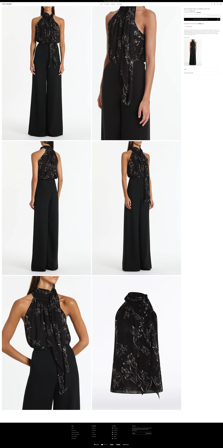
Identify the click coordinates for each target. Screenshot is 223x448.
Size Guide (74, 438)
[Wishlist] (217, 4)
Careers (93, 432)
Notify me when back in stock (200, 19)
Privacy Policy (74, 436)
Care (185, 69)
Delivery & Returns (188, 73)
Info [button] (203, 23)
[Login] (214, 4)
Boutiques (94, 430)
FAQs (73, 428)
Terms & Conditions (75, 434)
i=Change (94, 434)
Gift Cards (94, 436)
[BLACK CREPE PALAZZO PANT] (193, 52)
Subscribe (149, 433)
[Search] (211, 4)
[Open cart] (220, 4)
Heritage (93, 428)
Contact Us (74, 430)
